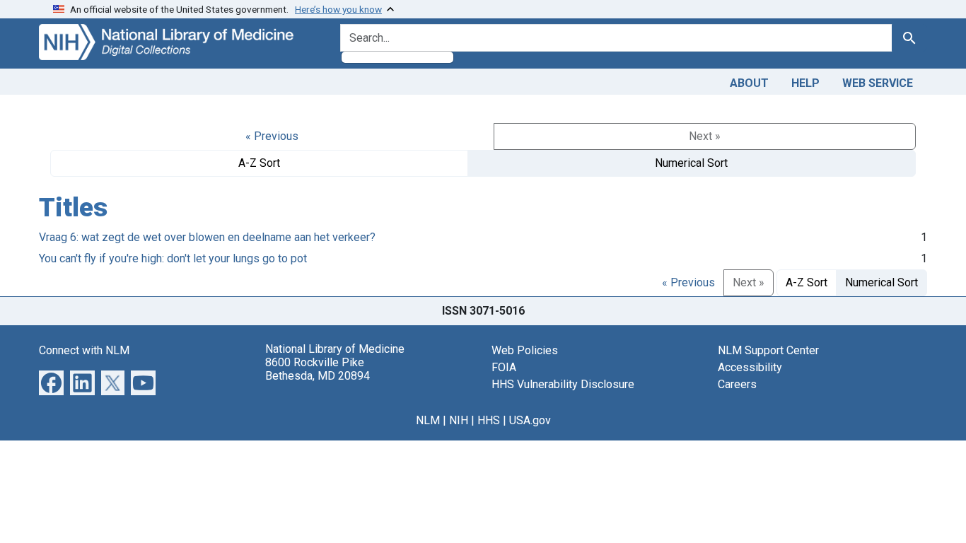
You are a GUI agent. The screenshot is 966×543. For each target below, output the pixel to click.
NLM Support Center (768, 350)
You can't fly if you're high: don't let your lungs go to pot (173, 258)
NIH (458, 420)
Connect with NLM (84, 350)
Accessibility (750, 367)
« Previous (271, 136)
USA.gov (530, 420)
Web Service (877, 83)
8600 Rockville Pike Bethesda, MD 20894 (317, 369)
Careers (737, 384)
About (749, 83)
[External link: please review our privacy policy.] (51, 381)
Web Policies (524, 350)
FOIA (503, 367)
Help (805, 83)
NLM (428, 420)
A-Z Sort (259, 163)
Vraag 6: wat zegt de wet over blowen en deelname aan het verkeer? (207, 237)
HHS (488, 420)
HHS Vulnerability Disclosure (562, 384)
